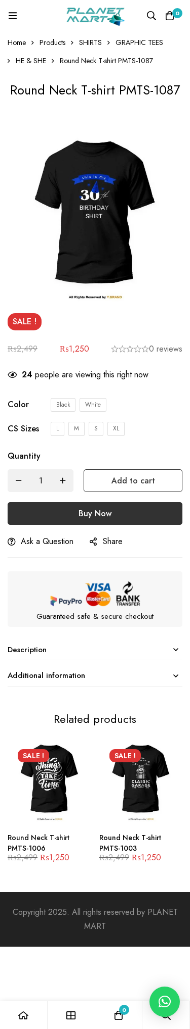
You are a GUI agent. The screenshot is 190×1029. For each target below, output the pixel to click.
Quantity (24, 456)
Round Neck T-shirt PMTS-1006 (38, 842)
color (18, 404)
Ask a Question (47, 541)
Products (52, 42)
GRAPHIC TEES (139, 42)
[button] (164, 1002)
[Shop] (71, 1015)
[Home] (24, 1015)
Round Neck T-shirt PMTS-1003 (130, 842)
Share (113, 541)
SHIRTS (90, 42)
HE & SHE (31, 61)
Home (17, 42)
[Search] (151, 16)
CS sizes (23, 428)
